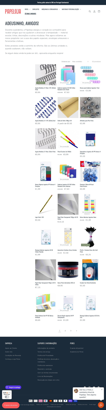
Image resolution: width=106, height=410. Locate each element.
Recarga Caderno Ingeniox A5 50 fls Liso (89, 316)
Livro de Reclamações (45, 376)
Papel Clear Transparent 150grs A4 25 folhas (68, 218)
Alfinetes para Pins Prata (86, 121)
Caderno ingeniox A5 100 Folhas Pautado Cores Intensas (66, 185)
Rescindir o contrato (45, 369)
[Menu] (10, 391)
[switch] (7, 397)
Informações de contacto (46, 348)
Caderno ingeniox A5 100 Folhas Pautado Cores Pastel (66, 89)
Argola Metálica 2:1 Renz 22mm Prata (45, 152)
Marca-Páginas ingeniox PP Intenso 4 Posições (45, 185)
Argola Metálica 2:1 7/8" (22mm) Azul (45, 121)
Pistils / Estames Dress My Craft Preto (89, 251)
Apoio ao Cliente (11, 348)
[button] (27, 9)
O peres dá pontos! (77, 348)
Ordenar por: (66, 62)
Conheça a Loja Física (12, 359)
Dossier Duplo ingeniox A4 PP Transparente (66, 316)
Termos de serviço (44, 352)
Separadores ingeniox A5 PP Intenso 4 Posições (90, 152)
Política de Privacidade (45, 355)
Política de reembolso (45, 365)
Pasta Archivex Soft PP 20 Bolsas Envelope (44, 316)
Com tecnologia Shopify (27, 405)
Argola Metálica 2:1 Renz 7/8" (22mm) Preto (45, 89)
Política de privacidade (57, 404)
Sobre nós (8, 352)
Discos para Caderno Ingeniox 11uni (89, 88)
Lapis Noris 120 (39, 217)
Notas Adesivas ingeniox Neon (88, 217)
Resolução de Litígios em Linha (48, 380)
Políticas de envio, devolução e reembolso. (48, 360)
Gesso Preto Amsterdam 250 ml (66, 283)
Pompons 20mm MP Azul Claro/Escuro (87, 185)
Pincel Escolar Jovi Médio (64, 152)
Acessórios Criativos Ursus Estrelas (67, 250)
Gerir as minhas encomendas (48, 373)
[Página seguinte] (76, 330)
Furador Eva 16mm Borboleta (88, 283)
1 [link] (59, 331)
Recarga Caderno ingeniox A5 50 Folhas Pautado (44, 251)
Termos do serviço (71, 404)
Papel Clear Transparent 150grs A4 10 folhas (45, 283)
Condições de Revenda (13, 355)
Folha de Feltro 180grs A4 (65, 121)
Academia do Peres (76, 352)
